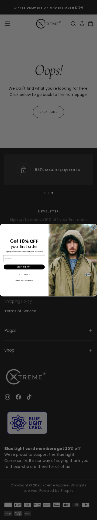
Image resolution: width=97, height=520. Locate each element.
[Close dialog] (93, 227)
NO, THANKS (24, 274)
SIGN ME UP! (24, 266)
